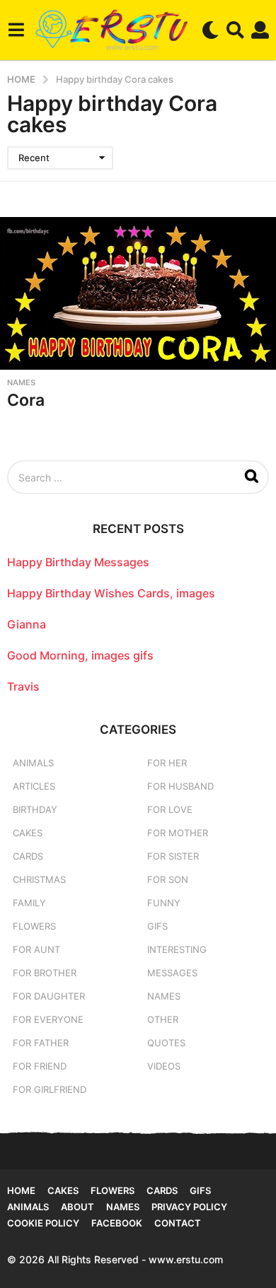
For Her (167, 762)
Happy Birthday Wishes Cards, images (111, 593)
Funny (163, 902)
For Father (41, 1042)
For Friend (40, 1066)
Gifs (200, 1190)
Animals (33, 762)
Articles (34, 786)
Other (162, 1019)
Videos (163, 1066)
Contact (177, 1223)
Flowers (34, 926)
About (77, 1206)
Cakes (27, 832)
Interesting (177, 949)
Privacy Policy (189, 1206)
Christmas (39, 879)
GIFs (157, 926)
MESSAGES (172, 972)
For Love (169, 809)
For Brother (44, 972)
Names (21, 382)
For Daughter (49, 996)
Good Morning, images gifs (80, 655)
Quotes (166, 1042)
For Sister (173, 856)
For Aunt (36, 949)
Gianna (26, 624)
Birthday (35, 809)
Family (29, 902)
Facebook (116, 1223)
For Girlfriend (49, 1089)
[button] (16, 30)
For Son (167, 879)
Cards (28, 856)
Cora (26, 400)
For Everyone (48, 1019)
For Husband (180, 786)
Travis (23, 686)
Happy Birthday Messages (78, 562)
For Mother (177, 832)
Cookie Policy (43, 1223)
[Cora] (138, 293)
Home (21, 1190)
